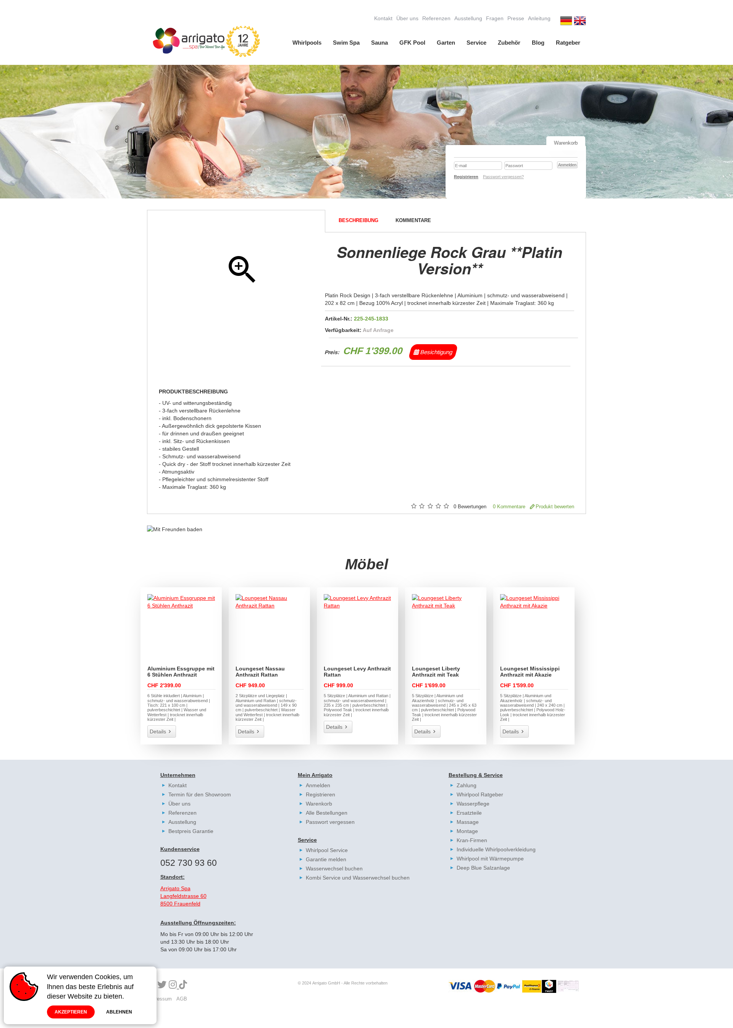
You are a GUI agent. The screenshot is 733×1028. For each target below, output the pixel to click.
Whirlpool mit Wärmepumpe (490, 859)
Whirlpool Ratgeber (480, 794)
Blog (538, 42)
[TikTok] (183, 985)
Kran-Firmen (472, 840)
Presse (515, 18)
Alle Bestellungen (326, 813)
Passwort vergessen (330, 822)
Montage (467, 831)
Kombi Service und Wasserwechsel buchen (358, 878)
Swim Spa (346, 42)
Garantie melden (326, 859)
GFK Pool (412, 42)
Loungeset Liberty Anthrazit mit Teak (436, 671)
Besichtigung (436, 352)
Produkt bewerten (555, 506)
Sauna (379, 42)
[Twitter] (161, 985)
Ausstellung (468, 18)
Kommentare (413, 220)
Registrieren (320, 794)
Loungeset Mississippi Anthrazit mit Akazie (530, 671)
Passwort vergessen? (503, 176)
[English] (580, 22)
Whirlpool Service (327, 850)
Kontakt (383, 18)
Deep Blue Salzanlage (483, 868)
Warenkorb (319, 804)
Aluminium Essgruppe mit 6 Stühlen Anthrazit (181, 671)
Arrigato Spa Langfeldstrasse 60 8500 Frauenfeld (183, 896)
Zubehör (509, 42)
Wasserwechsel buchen (334, 868)
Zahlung (466, 785)
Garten (446, 42)
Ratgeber (568, 42)
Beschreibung (358, 220)
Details (158, 731)
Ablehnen (119, 1012)
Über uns (407, 18)
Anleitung (539, 18)
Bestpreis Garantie (190, 831)
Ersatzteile (469, 813)
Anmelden (318, 785)
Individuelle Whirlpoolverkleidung (496, 849)
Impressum (159, 999)
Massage (468, 822)
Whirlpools (306, 42)
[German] (566, 22)
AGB (181, 999)
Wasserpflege (473, 804)
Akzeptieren (71, 1012)
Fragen (495, 18)
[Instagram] (174, 985)
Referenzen (436, 18)
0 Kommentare (509, 506)
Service (476, 42)
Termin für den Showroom (199, 794)
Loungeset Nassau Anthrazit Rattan (260, 671)
